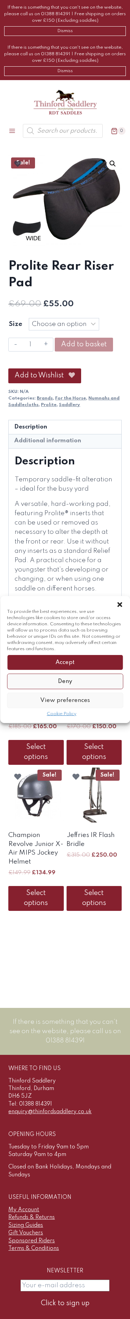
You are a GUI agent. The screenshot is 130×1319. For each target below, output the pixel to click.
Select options (36, 752)
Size (15, 324)
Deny (65, 681)
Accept (65, 662)
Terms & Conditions (33, 1248)
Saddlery (69, 405)
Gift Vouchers (25, 1233)
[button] (119, 604)
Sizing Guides (25, 1225)
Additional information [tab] (47, 441)
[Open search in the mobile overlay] (63, 131)
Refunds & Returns (31, 1217)
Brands (45, 398)
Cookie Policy (61, 714)
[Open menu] (12, 131)
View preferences (65, 700)
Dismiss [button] (65, 31)
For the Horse (70, 398)
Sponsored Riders (31, 1241)
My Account (23, 1210)
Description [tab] (30, 427)
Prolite (49, 405)
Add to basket (84, 344)
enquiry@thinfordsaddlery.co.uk (50, 1112)
